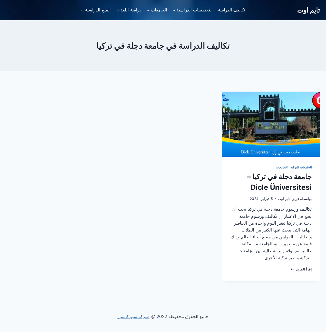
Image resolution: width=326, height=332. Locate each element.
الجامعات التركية (301, 167)
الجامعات (282, 167)
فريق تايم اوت (288, 199)
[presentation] (271, 124)
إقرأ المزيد (301, 269)
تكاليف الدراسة (231, 9)
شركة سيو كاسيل (133, 316)
